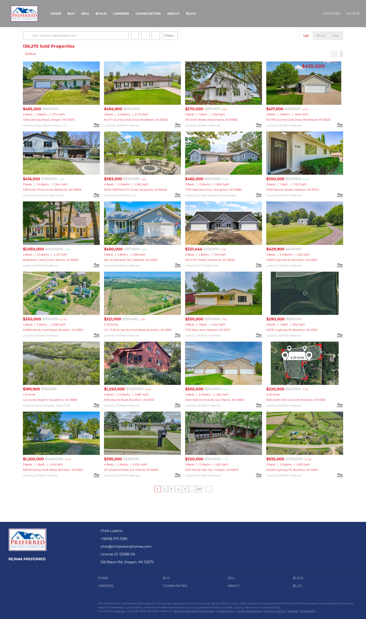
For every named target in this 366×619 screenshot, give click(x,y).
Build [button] (101, 13)
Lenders (121, 13)
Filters (169, 36)
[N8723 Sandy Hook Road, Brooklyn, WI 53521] (61, 433)
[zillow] (28, 604)
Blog (191, 13)
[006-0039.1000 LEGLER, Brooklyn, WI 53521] (304, 363)
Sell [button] (85, 13)
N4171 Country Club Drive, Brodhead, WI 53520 (136, 119)
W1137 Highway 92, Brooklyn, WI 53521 (292, 329)
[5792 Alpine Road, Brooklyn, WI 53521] (142, 363)
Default (30, 54)
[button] (24, 13)
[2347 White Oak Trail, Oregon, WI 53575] (223, 433)
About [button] (173, 13)
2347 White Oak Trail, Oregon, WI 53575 (211, 469)
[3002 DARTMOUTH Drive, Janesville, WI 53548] (142, 153)
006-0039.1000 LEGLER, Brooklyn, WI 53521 (296, 399)
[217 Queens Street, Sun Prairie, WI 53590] (142, 433)
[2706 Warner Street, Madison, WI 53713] (304, 153)
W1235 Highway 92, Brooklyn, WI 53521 (292, 469)
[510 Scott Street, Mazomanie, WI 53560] (223, 83)
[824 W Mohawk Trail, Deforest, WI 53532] (142, 223)
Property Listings (274, 611)
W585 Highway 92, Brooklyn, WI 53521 (291, 259)
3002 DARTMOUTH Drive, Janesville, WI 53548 (135, 189)
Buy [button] (71, 13)
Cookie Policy (225, 611)
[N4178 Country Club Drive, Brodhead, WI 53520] (304, 83)
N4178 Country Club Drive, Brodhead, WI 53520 (298, 119)
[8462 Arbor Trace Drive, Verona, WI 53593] (61, 223)
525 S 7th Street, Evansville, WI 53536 (210, 259)
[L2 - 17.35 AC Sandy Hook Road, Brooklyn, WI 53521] (142, 293)
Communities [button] (148, 13)
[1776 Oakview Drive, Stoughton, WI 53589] (223, 153)
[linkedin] (20, 604)
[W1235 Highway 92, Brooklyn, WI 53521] (304, 433)
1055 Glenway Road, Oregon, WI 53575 (49, 119)
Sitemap (292, 611)
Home (56, 13)
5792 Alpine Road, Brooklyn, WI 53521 (129, 399)
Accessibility (308, 611)
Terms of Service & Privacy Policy (194, 611)
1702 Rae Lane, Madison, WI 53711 (207, 329)
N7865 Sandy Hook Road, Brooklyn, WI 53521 (53, 329)
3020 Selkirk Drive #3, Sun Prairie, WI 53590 (214, 399)
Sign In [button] (353, 13)
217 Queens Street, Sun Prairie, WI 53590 (131, 469)
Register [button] (331, 13)
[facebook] (11, 604)
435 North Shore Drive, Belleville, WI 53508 (52, 189)
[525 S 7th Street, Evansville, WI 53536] (223, 223)
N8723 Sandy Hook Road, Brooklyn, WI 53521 (53, 469)
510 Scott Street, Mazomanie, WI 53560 (211, 119)
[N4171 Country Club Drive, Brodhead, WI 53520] (142, 83)
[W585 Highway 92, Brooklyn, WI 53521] (304, 223)
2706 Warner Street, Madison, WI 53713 (292, 189)
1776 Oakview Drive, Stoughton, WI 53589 (213, 189)
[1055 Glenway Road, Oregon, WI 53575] (61, 83)
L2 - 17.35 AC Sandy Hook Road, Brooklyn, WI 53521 (138, 329)
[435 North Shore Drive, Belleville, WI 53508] (61, 153)
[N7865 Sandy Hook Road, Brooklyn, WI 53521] (61, 293)
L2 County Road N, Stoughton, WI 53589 (50, 399)
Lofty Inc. (120, 611)
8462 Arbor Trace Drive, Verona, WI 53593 (50, 259)
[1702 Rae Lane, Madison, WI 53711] (223, 293)
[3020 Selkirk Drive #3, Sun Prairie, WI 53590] (223, 363)
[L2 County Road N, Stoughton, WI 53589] (61, 363)
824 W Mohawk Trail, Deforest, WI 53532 (131, 259)
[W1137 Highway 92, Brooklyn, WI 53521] (304, 293)
